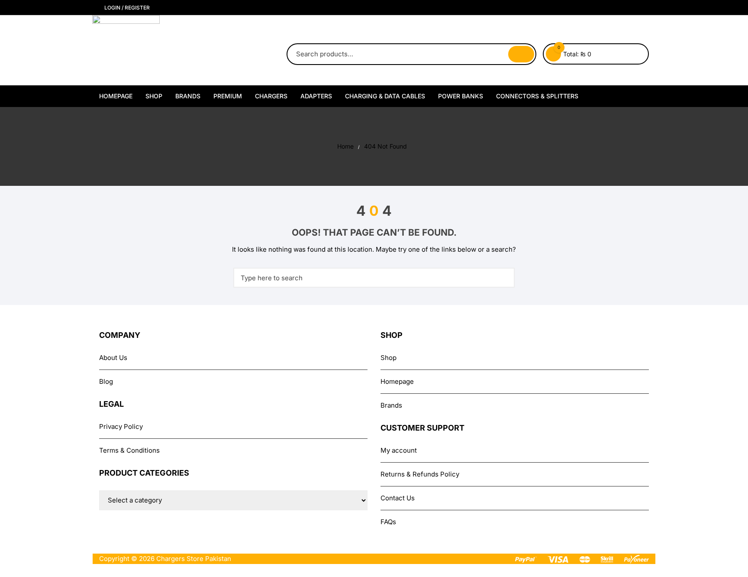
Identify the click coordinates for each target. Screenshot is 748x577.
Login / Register (126, 7)
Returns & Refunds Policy (419, 474)
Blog (106, 381)
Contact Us (397, 498)
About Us (113, 357)
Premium (227, 96)
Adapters (316, 96)
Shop (153, 96)
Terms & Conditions (129, 450)
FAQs (388, 522)
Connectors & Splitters (537, 96)
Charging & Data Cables (385, 96)
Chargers (271, 96)
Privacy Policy (121, 426)
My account (398, 450)
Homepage (115, 96)
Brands (187, 96)
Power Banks (460, 96)
